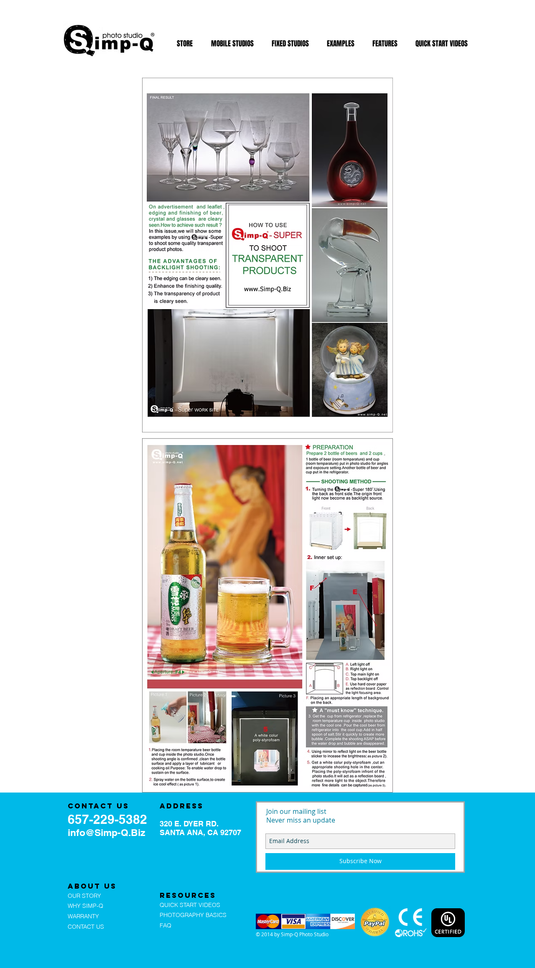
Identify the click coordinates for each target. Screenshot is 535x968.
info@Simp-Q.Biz (106, 832)
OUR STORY (84, 895)
